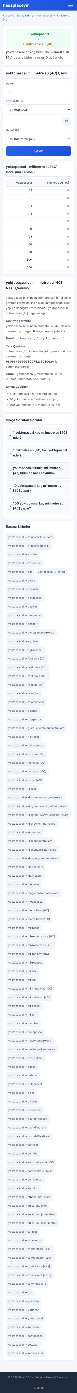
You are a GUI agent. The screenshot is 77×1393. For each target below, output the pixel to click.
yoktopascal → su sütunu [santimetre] (32, 1223)
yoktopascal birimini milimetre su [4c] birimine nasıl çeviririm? (38, 470)
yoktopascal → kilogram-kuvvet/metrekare (35, 797)
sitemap (39, 1387)
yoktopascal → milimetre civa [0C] (30, 988)
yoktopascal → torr (20, 1292)
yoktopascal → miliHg (22, 979)
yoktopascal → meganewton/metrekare (33, 893)
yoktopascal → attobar (22, 554)
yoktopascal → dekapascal (25, 597)
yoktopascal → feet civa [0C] (27, 658)
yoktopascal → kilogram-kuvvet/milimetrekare (37, 806)
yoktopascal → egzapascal (25, 650)
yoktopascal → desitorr (23, 623)
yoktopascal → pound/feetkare (27, 1118)
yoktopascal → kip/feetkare (25, 866)
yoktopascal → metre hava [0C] (28, 910)
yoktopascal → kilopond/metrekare (30, 840)
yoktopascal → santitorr (23, 1188)
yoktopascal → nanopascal (25, 1032)
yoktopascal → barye (21, 580)
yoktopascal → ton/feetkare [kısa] (29, 1249)
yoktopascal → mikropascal (25, 962)
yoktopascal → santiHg (23, 1153)
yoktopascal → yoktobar (23, 1301)
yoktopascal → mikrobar (23, 927)
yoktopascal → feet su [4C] (25, 684)
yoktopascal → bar (20, 571)
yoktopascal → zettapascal (25, 1353)
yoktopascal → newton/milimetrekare (31, 1049)
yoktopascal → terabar (22, 1231)
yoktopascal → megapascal (25, 901)
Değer (10, 83)
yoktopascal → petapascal (25, 1084)
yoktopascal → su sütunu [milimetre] (31, 1214)
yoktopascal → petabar (23, 1075)
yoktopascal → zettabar (23, 1344)
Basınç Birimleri (26, 15)
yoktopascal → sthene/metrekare (29, 1197)
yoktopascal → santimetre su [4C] (30, 1171)
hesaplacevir (16, 5)
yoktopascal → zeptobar (23, 1327)
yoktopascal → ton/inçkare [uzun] (29, 1275)
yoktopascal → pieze (21, 1092)
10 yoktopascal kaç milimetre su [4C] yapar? (37, 488)
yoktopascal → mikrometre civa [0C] (31, 936)
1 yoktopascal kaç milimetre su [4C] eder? (40, 435)
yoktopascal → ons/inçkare (25, 1058)
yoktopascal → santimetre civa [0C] (31, 1162)
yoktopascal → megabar (23, 884)
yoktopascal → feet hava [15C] (28, 676)
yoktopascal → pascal (22, 1066)
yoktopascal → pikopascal (24, 1110)
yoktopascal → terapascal (24, 1240)
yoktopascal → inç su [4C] (25, 780)
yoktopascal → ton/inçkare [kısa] (29, 1266)
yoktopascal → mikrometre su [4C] (30, 945)
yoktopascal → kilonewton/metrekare (31, 823)
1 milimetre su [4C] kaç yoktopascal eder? (40, 452)
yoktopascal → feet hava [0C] (27, 667)
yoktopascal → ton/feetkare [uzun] (30, 1257)
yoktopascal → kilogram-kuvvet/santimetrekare (38, 814)
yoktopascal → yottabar (23, 1309)
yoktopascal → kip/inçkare (25, 875)
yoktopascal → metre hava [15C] (29, 919)
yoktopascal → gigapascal (24, 719)
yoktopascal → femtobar (23, 693)
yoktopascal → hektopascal (25, 745)
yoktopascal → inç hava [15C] (27, 771)
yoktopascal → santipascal (25, 1179)
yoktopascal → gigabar (22, 710)
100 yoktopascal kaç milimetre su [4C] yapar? (38, 505)
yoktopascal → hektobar (23, 736)
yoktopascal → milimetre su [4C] (29, 997)
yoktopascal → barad (51, 571)
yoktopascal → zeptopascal (25, 1335)
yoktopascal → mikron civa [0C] (28, 953)
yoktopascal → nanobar (23, 1023)
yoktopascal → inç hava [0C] (26, 762)
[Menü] (70, 5)
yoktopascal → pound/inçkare (27, 1127)
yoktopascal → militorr (22, 1014)
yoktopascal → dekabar (23, 589)
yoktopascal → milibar (22, 971)
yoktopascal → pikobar (22, 1101)
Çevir (38, 151)
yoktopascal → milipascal (24, 1005)
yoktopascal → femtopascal (26, 702)
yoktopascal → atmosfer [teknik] (29, 545)
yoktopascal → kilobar (22, 788)
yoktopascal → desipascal (24, 615)
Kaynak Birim (14, 101)
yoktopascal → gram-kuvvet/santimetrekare (36, 728)
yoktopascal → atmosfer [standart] (30, 537)
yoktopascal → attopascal (24, 563)
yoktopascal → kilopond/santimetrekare (33, 858)
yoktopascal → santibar (23, 1144)
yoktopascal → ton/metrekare (27, 1283)
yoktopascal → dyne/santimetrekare (31, 632)
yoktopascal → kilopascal (24, 832)
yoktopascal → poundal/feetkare (29, 1136)
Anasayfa (8, 15)
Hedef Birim (13, 130)
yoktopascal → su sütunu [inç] (27, 1205)
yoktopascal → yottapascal (25, 1318)
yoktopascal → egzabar (23, 641)
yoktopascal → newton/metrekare (29, 1040)
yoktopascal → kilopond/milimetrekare (32, 849)
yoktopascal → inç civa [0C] (26, 754)
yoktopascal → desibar (22, 606)
